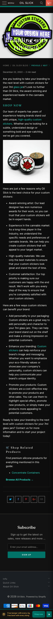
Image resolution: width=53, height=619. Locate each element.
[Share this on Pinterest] (26, 499)
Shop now (38, 614)
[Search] (42, 3)
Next (45, 65)
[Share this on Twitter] (10, 499)
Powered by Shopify (36, 596)
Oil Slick (26, 2)
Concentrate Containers (26, 472)
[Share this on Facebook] (18, 499)
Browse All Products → (19, 479)
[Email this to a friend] (42, 499)
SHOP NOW (12, 105)
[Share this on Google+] (34, 499)
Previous (35, 65)
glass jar (18, 87)
